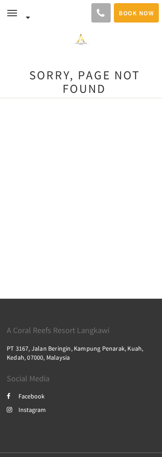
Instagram (32, 410)
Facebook (31, 396)
